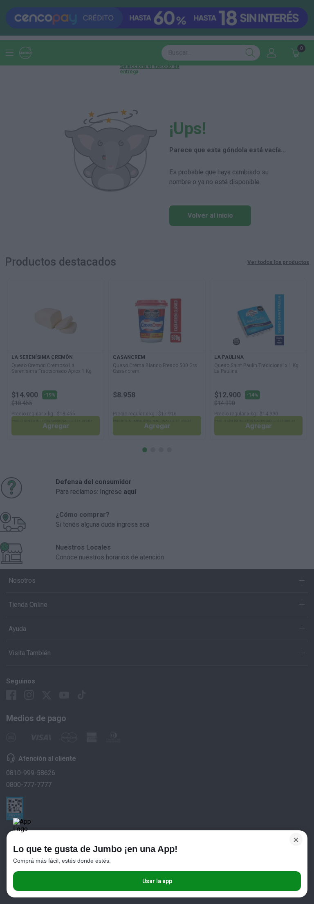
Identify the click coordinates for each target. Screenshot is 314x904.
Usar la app (157, 881)
